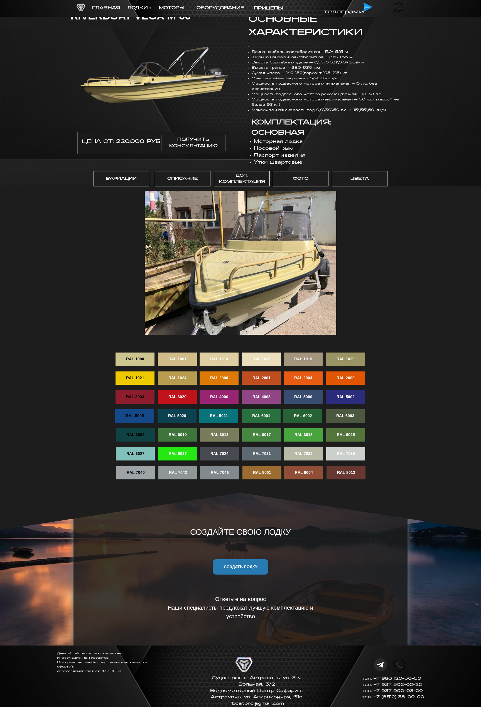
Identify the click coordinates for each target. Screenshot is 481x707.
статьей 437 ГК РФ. (103, 671)
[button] (193, 143)
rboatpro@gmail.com (256, 704)
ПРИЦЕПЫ (268, 8)
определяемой (71, 671)
